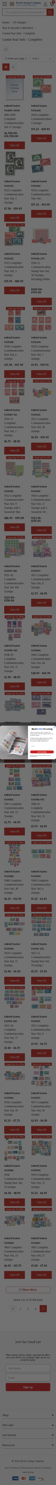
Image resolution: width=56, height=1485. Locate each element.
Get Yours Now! (42, 752)
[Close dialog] (54, 727)
